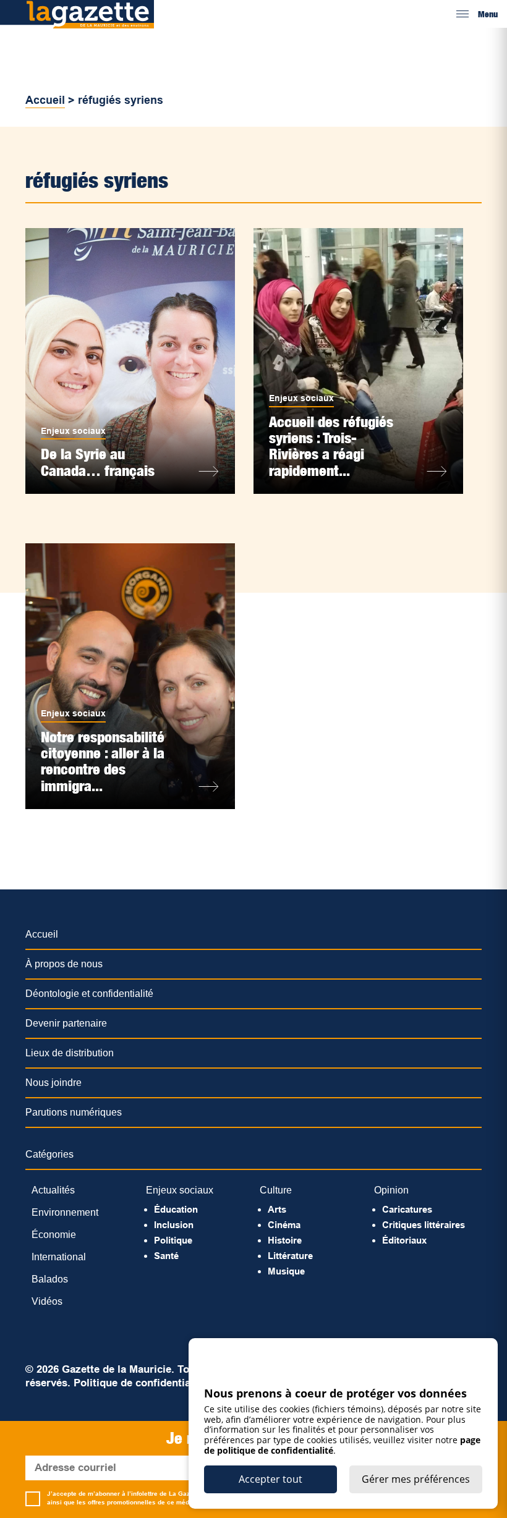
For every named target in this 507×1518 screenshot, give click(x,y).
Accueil (45, 100)
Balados (50, 1279)
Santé (166, 1255)
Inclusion (174, 1224)
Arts (277, 1209)
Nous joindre (53, 1082)
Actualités (53, 1190)
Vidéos (47, 1301)
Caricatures (407, 1209)
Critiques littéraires (423, 1224)
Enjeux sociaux (73, 431)
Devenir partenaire (66, 1023)
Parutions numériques (73, 1112)
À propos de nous (64, 964)
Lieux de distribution (69, 1053)
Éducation (176, 1209)
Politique (173, 1240)
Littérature (290, 1255)
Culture (276, 1190)
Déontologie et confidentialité (89, 993)
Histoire (285, 1240)
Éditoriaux (404, 1240)
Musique (286, 1271)
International (59, 1257)
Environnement (65, 1212)
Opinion (391, 1190)
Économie (54, 1234)
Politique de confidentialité (140, 1383)
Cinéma (284, 1224)
